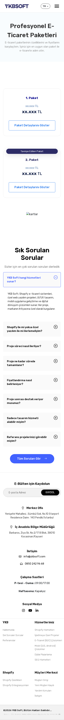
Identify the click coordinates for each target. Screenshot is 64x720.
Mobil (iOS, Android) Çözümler (45, 647)
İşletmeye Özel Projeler (47, 635)
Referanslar (9, 640)
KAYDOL (50, 492)
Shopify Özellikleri (12, 680)
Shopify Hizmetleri (44, 630)
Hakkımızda (8, 630)
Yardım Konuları (43, 690)
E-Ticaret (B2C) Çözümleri (48, 640)
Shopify (8, 672)
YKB (5, 622)
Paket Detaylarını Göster (32, 125)
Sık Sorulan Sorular (13, 635)
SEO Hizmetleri (42, 659)
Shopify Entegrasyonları (16, 685)
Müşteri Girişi (41, 680)
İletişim (38, 695)
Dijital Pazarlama (43, 654)
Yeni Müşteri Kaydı (44, 685)
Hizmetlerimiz (44, 622)
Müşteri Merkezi (46, 672)
